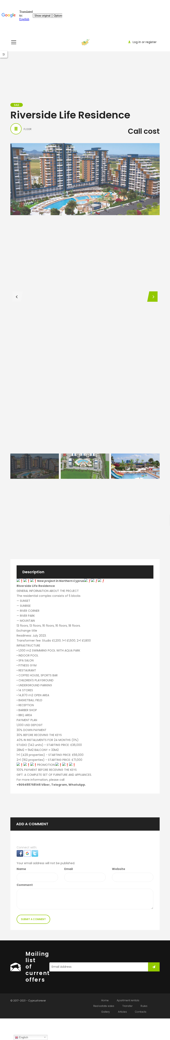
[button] (20, 853)
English (23, 1037)
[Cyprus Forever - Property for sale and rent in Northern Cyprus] (85, 42)
